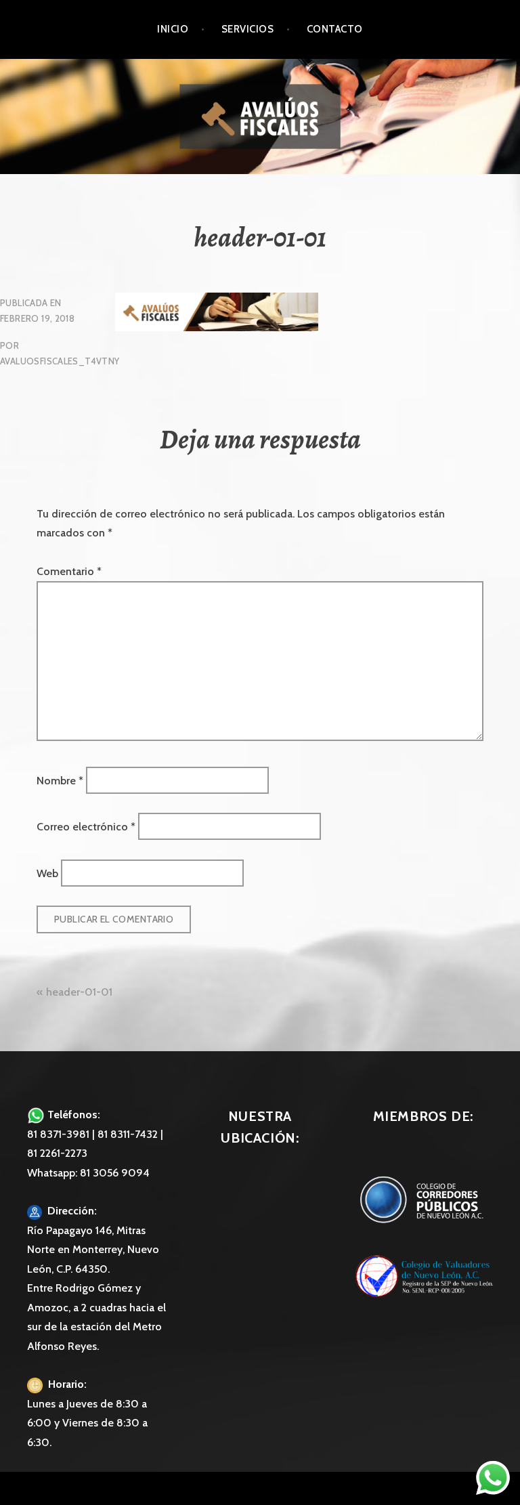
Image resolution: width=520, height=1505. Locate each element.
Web (47, 872)
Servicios (247, 29)
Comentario (69, 571)
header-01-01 (79, 991)
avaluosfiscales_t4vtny (60, 361)
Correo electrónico (86, 826)
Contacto (335, 29)
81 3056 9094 (115, 1172)
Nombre (60, 779)
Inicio (172, 29)
